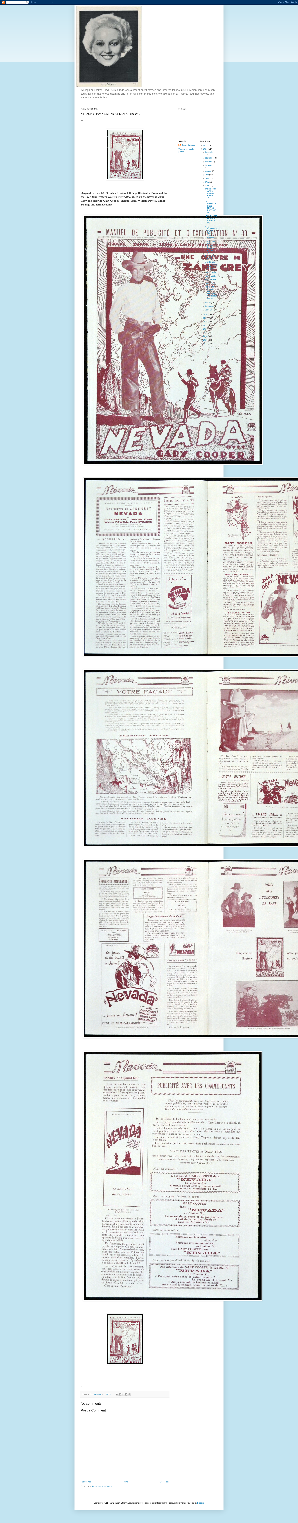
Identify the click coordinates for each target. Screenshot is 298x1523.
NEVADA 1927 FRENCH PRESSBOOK (211, 219)
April (207, 186)
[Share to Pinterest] (129, 1394)
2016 (205, 329)
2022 (205, 145)
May (207, 182)
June (207, 178)
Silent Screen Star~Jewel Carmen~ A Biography (211, 265)
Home (125, 1482)
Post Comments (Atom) (102, 1486)
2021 (205, 149)
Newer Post (86, 1482)
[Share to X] (123, 1394)
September (210, 165)
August (208, 171)
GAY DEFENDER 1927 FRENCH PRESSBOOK (210, 207)
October (208, 162)
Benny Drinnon (188, 145)
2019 (205, 318)
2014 (205, 336)
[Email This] (117, 1394)
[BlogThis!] (120, 1394)
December (209, 152)
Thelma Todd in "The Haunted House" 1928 (210, 193)
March (208, 303)
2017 (205, 325)
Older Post (164, 1482)
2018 (205, 322)
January (209, 310)
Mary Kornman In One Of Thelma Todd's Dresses (211, 232)
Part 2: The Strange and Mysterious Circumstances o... (211, 292)
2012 (205, 343)
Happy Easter (210, 272)
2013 (205, 340)
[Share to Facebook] (126, 1394)
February (209, 306)
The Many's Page (209, 257)
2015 (205, 333)
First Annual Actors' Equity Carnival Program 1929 (210, 247)
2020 (205, 314)
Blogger (200, 1503)
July (207, 175)
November (210, 158)
